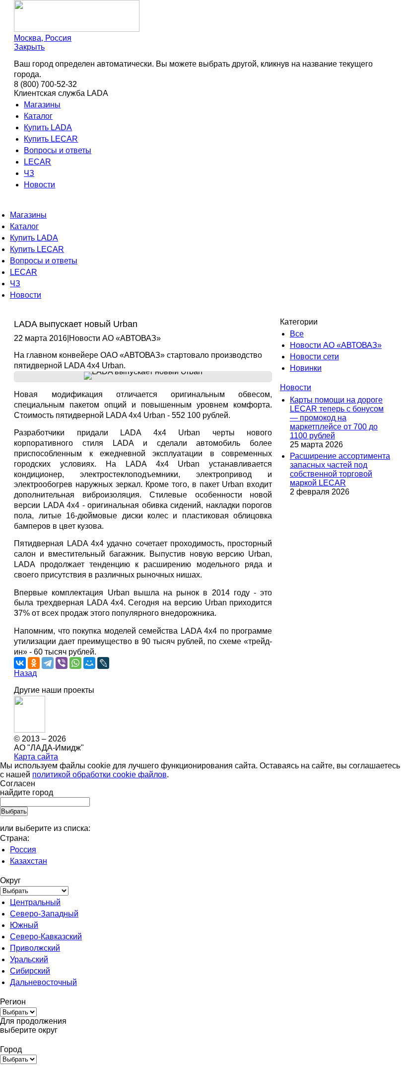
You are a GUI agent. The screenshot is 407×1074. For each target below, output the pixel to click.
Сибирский (30, 971)
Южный (24, 925)
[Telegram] (48, 663)
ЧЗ (29, 173)
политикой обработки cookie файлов (99, 774)
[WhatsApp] (75, 663)
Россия (23, 849)
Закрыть (29, 47)
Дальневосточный (43, 982)
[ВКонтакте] (20, 663)
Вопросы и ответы (57, 150)
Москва (42, 38)
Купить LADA (48, 127)
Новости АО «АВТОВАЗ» (336, 345)
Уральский (29, 959)
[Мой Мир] (89, 663)
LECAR (37, 162)
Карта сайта (36, 756)
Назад (25, 673)
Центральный (35, 902)
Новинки (306, 368)
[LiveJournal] (103, 663)
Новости (39, 184)
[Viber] (62, 663)
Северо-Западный (44, 913)
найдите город (26, 792)
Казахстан (28, 861)
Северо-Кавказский (46, 936)
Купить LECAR (51, 139)
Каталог (38, 116)
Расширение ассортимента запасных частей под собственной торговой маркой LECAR (340, 469)
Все (297, 334)
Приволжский (35, 948)
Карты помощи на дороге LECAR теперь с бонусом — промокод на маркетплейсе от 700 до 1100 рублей (337, 418)
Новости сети (314, 356)
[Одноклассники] (34, 663)
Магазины (42, 104)
